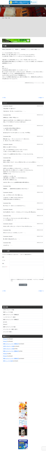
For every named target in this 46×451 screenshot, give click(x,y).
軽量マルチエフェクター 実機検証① (11, 319)
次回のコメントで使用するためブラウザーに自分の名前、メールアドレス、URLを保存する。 (27, 280)
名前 (3, 257)
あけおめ (5, 321)
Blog (32, 82)
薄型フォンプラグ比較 (8, 312)
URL (3, 263)
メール (3, 260)
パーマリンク (36, 82)
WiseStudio (7, 6)
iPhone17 (5, 324)
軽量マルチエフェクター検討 (9, 326)
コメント (4, 266)
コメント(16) (41, 82)
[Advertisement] (23, 28)
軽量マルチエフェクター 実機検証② (11, 314)
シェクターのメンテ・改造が (9, 317)
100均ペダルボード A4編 (8, 309)
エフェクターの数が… (8, 331)
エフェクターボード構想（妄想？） (11, 329)
